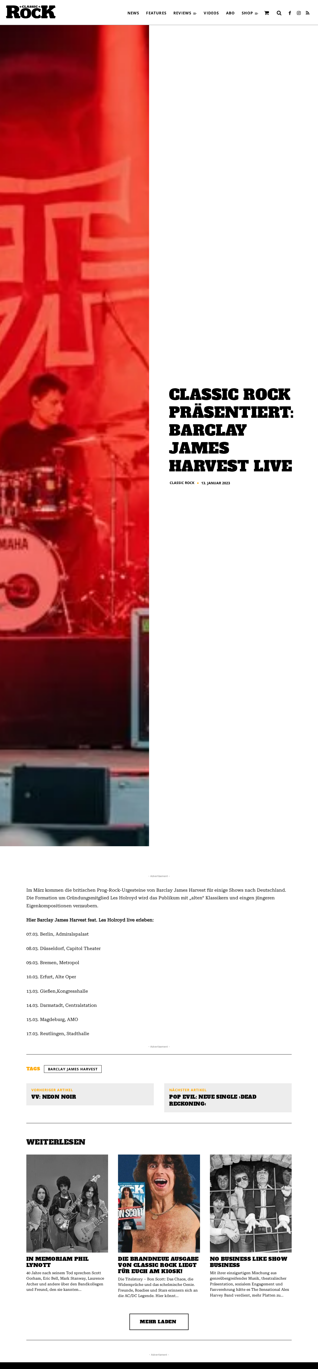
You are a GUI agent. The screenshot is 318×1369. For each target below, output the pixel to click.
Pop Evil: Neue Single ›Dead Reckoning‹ (212, 1100)
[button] (279, 13)
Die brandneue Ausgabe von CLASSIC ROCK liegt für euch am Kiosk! (158, 1265)
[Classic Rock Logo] (31, 11)
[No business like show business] (251, 1204)
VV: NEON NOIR (53, 1096)
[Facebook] (289, 13)
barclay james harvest (73, 1069)
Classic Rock (182, 483)
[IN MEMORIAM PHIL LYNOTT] (67, 1204)
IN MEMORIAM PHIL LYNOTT (57, 1262)
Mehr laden (158, 1322)
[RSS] (307, 13)
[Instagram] (298, 13)
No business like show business (248, 1262)
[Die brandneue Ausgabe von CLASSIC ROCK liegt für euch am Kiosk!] (159, 1204)
